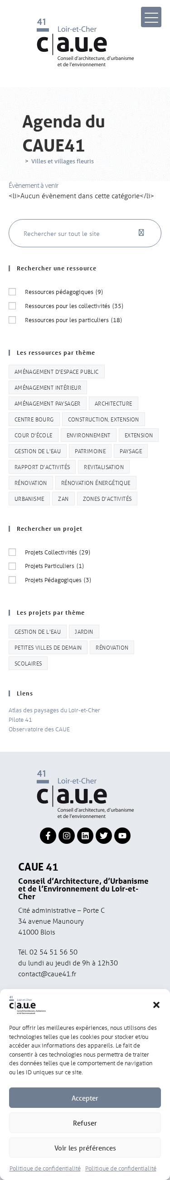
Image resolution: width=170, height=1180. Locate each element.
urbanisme (29, 498)
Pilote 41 (20, 719)
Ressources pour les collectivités (74, 305)
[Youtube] (122, 835)
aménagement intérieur (48, 387)
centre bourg (34, 419)
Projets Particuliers (54, 565)
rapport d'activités (42, 466)
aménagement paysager (48, 403)
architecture (113, 403)
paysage (131, 451)
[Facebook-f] (48, 835)
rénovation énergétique (96, 482)
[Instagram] (66, 835)
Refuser (85, 1122)
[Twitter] (104, 835)
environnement (89, 435)
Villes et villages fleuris (62, 161)
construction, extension (103, 419)
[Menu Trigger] (151, 17)
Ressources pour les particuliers (73, 319)
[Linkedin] (85, 835)
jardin (84, 631)
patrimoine (90, 451)
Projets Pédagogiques (58, 579)
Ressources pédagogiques (64, 291)
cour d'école (34, 435)
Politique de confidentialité (45, 1168)
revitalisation (104, 466)
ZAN (63, 498)
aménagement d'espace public (57, 371)
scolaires (28, 663)
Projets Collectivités (57, 552)
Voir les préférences (85, 1147)
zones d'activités (107, 498)
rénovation (31, 482)
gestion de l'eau (38, 451)
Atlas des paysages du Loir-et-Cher (54, 710)
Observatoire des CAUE (39, 729)
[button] (156, 1004)
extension (139, 435)
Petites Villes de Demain (48, 647)
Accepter (85, 1097)
